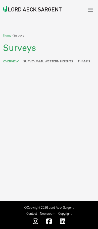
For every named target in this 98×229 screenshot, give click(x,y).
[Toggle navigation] (90, 9)
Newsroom (47, 213)
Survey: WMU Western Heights (48, 61)
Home (7, 35)
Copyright (65, 213)
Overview (11, 61)
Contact (31, 213)
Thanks (84, 61)
